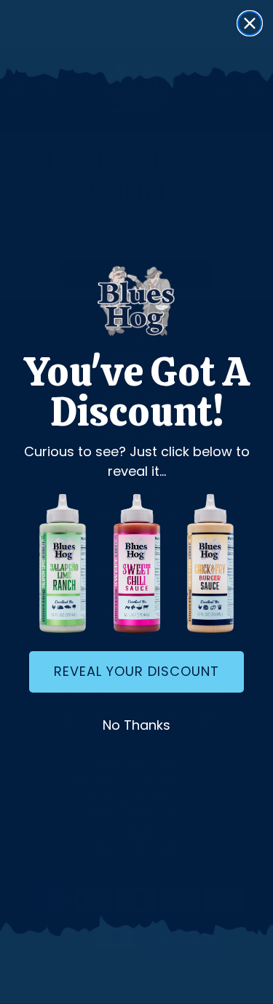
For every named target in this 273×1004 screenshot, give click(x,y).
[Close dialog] (249, 23)
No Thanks (136, 725)
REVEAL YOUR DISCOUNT (136, 671)
